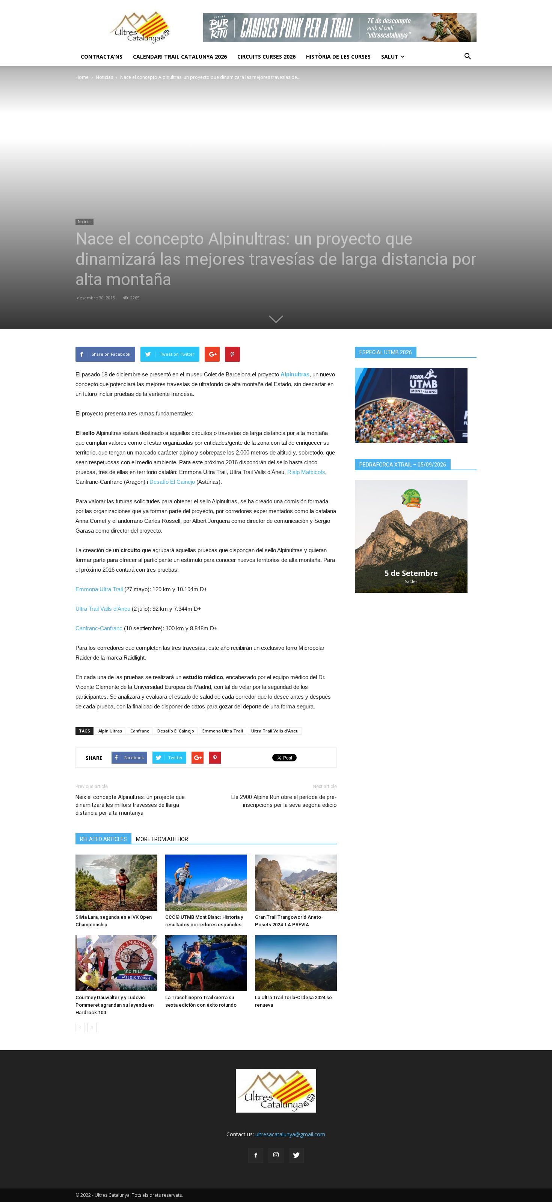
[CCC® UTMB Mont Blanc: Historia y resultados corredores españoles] (206, 883)
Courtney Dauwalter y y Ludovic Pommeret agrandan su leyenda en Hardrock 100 (114, 1005)
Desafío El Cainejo (172, 482)
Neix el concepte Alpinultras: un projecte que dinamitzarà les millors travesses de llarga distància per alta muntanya (130, 805)
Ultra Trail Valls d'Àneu (275, 731)
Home (82, 77)
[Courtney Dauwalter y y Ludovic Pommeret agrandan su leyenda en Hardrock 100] (116, 963)
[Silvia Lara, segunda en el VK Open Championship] (116, 883)
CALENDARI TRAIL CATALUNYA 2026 (180, 56)
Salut (389, 56)
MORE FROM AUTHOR (162, 839)
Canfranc (139, 731)
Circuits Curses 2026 (266, 56)
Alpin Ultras (110, 731)
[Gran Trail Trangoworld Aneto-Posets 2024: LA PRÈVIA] (296, 883)
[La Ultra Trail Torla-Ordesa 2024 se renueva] (296, 963)
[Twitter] (296, 1155)
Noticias (104, 77)
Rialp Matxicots (306, 472)
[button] (467, 57)
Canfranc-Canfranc (98, 628)
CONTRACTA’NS (101, 56)
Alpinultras (295, 374)
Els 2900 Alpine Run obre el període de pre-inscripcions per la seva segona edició (284, 801)
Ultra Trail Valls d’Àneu (102, 609)
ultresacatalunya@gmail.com (290, 1134)
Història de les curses (338, 56)
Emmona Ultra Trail (99, 589)
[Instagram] (276, 1155)
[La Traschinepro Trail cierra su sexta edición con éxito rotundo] (206, 963)
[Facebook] (255, 1155)
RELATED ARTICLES (103, 839)
